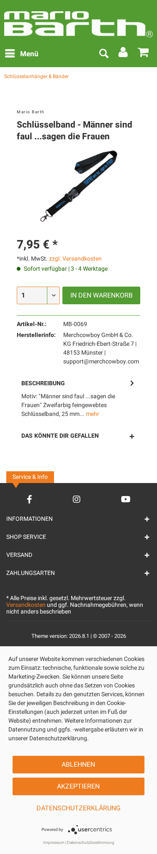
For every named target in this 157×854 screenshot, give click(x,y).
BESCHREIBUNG (43, 383)
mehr (92, 414)
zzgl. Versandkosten (75, 258)
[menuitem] (21, 54)
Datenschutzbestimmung (90, 843)
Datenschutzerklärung (78, 808)
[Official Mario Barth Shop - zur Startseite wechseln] (78, 21)
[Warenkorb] (143, 54)
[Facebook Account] (29, 499)
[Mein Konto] (123, 54)
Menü (29, 54)
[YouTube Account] (126, 499)
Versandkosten (26, 605)
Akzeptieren (78, 786)
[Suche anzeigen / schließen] (103, 54)
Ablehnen (78, 765)
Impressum (53, 843)
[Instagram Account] (76, 499)
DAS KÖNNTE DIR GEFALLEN (60, 435)
